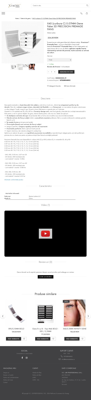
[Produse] (4, 14)
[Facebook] (22, 358)
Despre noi (6, 373)
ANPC (34, 378)
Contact (5, 382)
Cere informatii (70, 86)
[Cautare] (87, 5)
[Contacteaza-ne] (81, 13)
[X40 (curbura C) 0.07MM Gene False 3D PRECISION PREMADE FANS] (23, 42)
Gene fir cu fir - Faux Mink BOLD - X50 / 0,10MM (45, 330)
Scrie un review (45, 277)
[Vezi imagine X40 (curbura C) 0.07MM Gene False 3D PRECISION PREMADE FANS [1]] (20, 67)
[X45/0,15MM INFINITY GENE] (74, 313)
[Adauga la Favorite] (24, 339)
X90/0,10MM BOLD (16, 329)
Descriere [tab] (45, 98)
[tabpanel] (23, 42)
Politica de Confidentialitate (10, 378)
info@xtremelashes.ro (68, 359)
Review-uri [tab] (45, 262)
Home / (17, 18)
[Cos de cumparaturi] (86, 13)
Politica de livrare (8, 380)
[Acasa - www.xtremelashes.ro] (15, 5)
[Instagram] (27, 358)
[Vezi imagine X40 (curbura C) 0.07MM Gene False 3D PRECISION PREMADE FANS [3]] (32, 67)
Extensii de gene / (26, 18)
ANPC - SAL (36, 380)
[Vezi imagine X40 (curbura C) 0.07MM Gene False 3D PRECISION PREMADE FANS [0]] (14, 67)
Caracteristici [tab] (45, 186)
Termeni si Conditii (8, 375)
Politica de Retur (37, 375)
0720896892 (67, 356)
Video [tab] (45, 205)
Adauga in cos (66, 72)
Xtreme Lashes (51, 33)
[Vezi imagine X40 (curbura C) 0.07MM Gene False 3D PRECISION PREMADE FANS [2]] (26, 65)
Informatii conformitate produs (13, 180)
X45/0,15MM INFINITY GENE (74, 329)
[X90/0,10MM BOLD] (16, 313)
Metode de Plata (37, 373)
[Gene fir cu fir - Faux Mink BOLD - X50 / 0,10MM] (45, 313)
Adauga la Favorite (54, 86)
